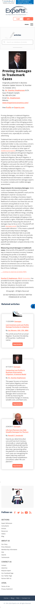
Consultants (5, 526)
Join (28, 19)
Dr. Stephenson (13, 98)
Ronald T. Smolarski (15, 435)
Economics (26, 278)
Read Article (17, 344)
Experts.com (19, 107)
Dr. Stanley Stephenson (15, 90)
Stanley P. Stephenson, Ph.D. (11, 278)
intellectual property (8, 151)
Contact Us (26, 598)
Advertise (4, 568)
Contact (3, 565)
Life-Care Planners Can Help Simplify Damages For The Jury (17, 431)
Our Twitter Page (6, 576)
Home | (7, 598)
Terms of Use (5, 586)
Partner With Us (6, 578)
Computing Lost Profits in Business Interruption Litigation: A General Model (16, 372)
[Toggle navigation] (31, 24)
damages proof (11, 226)
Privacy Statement (7, 589)
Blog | (13, 598)
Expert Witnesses (6, 523)
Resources (4, 531)
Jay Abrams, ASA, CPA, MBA (18, 330)
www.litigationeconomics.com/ (15, 103)
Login (18, 19)
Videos (3, 534)
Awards (3, 555)
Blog (2, 536)
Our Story (4, 544)
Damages (17, 321)
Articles (3, 528)
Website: (15, 101)
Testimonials (5, 557)
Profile (8, 107)
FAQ (2, 552)
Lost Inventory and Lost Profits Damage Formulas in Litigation (17, 326)
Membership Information (9, 549)
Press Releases (6, 547)
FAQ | (18, 598)
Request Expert (6, 570)
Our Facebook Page (7, 573)
